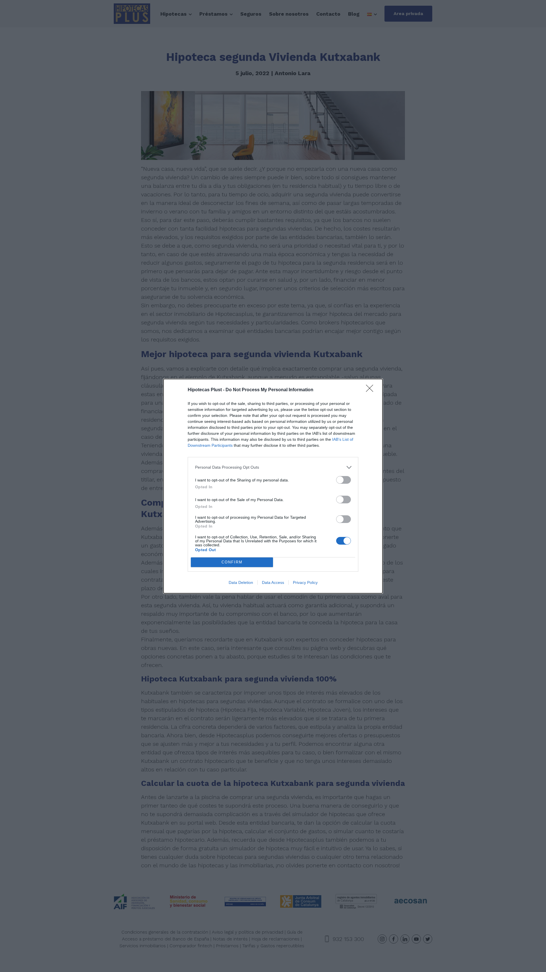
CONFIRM (232, 562)
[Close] (371, 390)
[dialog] (273, 486)
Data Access (273, 582)
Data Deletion (241, 582)
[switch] (343, 480)
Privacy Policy (305, 582)
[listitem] (273, 467)
